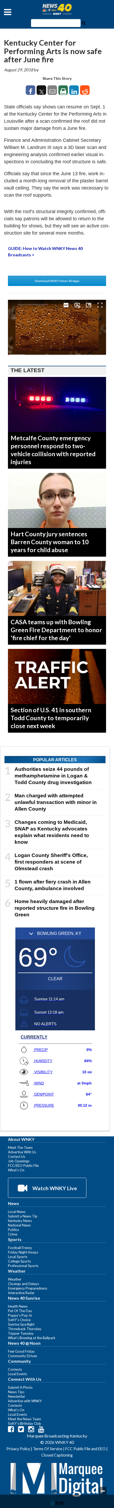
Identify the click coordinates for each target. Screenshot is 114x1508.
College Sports (19, 1261)
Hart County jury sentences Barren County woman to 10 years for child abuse (50, 541)
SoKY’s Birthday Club (24, 1423)
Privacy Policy (18, 1449)
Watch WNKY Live (54, 1188)
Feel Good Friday (21, 1351)
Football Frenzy (20, 1248)
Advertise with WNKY (25, 1401)
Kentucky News (20, 1221)
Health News (18, 1306)
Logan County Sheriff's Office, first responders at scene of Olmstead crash (51, 861)
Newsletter (16, 1396)
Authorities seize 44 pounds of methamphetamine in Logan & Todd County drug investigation (53, 775)
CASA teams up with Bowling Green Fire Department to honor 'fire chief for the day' (56, 629)
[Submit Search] (83, 23)
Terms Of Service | (49, 1449)
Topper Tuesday (21, 1333)
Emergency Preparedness (27, 1288)
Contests (15, 1369)
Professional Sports (23, 1266)
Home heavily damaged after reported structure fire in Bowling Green (55, 908)
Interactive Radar (21, 1293)
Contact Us (16, 1156)
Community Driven (22, 1356)
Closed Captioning (57, 1455)
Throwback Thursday (24, 1329)
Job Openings (18, 1161)
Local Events (17, 1374)
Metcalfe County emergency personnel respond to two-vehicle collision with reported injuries (53, 449)
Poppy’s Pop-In (20, 1315)
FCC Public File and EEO (85, 1449)
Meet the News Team (24, 1419)
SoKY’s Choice (19, 1320)
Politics (13, 1230)
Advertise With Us (22, 1152)
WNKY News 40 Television (57, 9)
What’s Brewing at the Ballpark (31, 1338)
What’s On (16, 1170)
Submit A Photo (20, 1387)
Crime (12, 1234)
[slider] (57, 354)
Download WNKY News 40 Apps (57, 281)
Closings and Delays (23, 1284)
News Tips (16, 1392)
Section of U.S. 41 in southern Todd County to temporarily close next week (51, 717)
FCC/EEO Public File (23, 1165)
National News (19, 1225)
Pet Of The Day (20, 1311)
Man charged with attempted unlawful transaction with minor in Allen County (56, 802)
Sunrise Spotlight (21, 1324)
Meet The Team (20, 1147)
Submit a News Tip (22, 1216)
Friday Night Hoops (23, 1252)
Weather (14, 1279)
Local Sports (17, 1257)
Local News (16, 1212)
